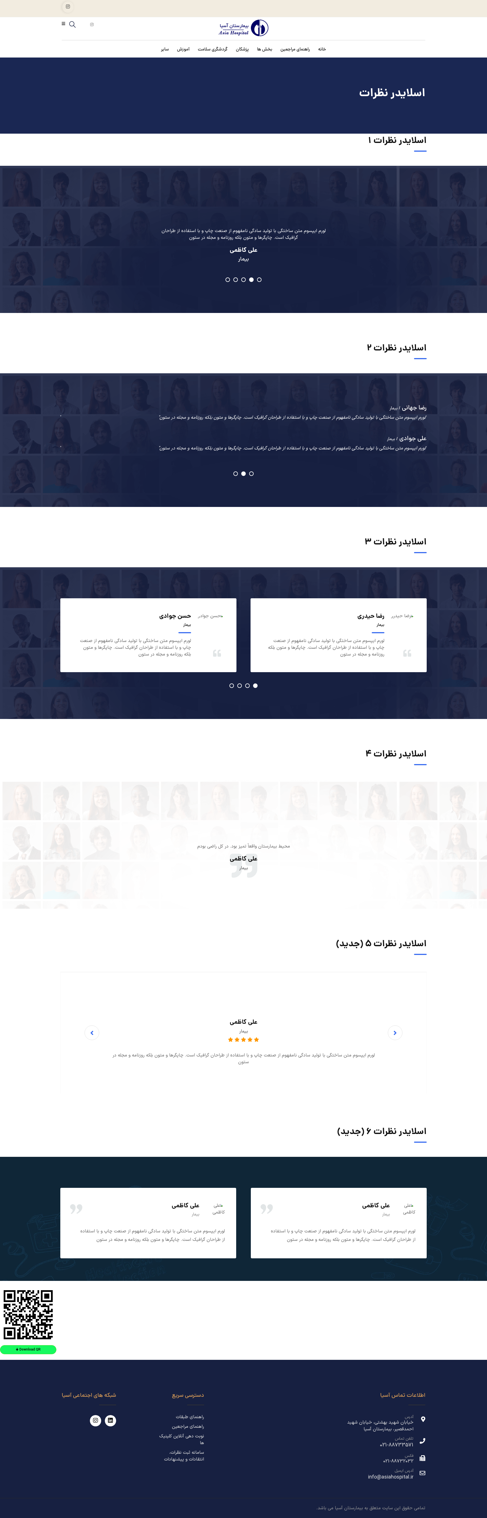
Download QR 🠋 (28, 1349)
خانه (322, 50)
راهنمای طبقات (190, 1417)
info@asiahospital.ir (390, 1477)
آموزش (183, 50)
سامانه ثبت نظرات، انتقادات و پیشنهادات (184, 1456)
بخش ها (264, 50)
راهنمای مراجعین (295, 50)
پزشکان (242, 50)
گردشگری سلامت (213, 50)
